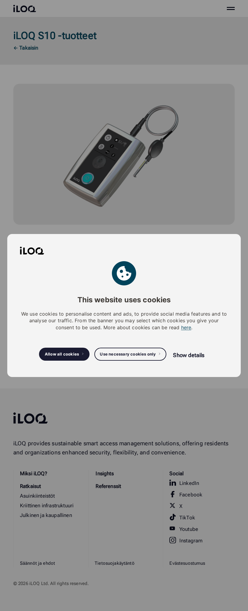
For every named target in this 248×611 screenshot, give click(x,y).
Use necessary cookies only (128, 354)
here (186, 327)
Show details (188, 355)
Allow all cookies (62, 354)
